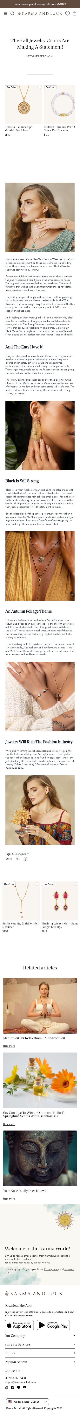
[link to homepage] (40, 13)
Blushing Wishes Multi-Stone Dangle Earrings (60, 925)
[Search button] (12, 13)
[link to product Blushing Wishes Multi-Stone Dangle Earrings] (60, 901)
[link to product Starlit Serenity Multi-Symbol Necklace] (21, 901)
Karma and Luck (14, 768)
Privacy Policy (51, 1269)
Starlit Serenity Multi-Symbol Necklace (20, 925)
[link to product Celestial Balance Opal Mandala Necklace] (23, 104)
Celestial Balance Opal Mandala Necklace (19, 129)
